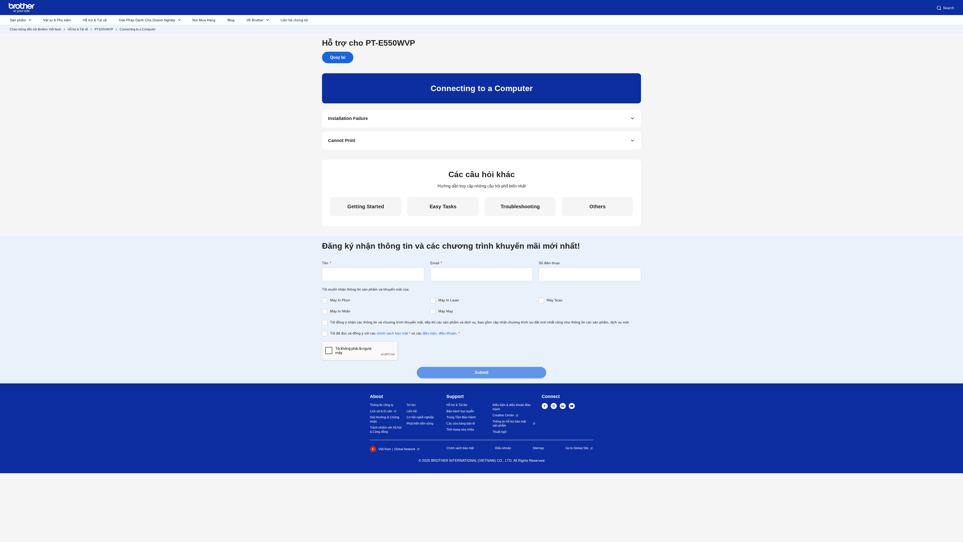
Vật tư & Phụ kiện (57, 20)
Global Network (404, 449)
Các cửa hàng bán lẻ (460, 423)
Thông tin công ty (381, 405)
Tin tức (411, 405)
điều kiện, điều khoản (439, 333)
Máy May (445, 311)
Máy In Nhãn (340, 311)
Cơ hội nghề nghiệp (420, 417)
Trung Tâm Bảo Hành (461, 417)
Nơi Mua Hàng (203, 20)
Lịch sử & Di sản (381, 411)
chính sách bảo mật (392, 333)
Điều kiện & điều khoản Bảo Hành (512, 407)
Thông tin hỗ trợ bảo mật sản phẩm (509, 424)
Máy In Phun (340, 300)
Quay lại (337, 57)
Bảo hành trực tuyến (460, 411)
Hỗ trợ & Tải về (95, 20)
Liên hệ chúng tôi (294, 20)
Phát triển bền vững (420, 423)
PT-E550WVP (104, 29)
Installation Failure (348, 118)
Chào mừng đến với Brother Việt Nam (35, 29)
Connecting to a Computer (137, 29)
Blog (230, 20)
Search (948, 8)
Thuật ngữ (500, 432)
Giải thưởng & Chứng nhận (384, 419)
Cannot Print (341, 140)
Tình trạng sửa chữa (460, 429)
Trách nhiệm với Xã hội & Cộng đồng (386, 430)
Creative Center (503, 415)
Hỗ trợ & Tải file (456, 405)
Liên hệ (412, 411)
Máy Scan (555, 300)
